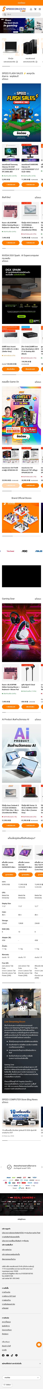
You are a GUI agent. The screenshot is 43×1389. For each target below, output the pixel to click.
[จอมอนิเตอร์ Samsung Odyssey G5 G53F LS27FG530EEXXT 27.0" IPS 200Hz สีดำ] (11, 152)
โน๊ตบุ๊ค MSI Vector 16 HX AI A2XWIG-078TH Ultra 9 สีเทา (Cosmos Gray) (29, 809)
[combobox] (21, 14)
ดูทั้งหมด (5, 79)
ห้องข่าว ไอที (6, 1346)
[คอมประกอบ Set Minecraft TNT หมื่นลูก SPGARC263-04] (30, 456)
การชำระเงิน (6, 1292)
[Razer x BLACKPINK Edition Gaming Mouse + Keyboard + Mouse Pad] (11, 211)
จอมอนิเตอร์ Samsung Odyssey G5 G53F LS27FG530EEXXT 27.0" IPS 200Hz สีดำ (10, 168)
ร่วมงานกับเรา (7, 1330)
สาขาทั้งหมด (6, 1322)
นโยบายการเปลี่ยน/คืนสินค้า (11, 1241)
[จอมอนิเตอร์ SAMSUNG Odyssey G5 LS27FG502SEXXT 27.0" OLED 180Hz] (30, 152)
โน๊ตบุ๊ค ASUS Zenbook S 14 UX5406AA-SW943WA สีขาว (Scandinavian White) (30, 226)
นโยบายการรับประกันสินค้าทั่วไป (13, 1233)
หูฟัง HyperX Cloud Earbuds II (28, 686)
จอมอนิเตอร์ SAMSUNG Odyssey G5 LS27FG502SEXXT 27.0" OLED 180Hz (30, 168)
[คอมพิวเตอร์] (30, 47)
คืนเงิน (26, 1241)
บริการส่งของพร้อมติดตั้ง (11, 1254)
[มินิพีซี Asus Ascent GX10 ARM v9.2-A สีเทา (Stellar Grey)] (11, 334)
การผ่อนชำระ (6, 1300)
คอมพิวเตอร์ (30, 58)
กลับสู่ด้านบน (22, 1219)
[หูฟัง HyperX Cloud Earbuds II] (30, 673)
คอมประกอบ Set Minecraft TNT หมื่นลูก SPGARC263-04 (30, 470)
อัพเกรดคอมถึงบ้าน (9, 1259)
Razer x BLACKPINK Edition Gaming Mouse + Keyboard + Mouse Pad (11, 225)
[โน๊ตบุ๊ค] (11, 47)
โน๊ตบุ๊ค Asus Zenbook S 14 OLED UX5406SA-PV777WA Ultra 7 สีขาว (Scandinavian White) (10, 809)
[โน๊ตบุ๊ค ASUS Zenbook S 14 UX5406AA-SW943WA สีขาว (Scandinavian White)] (30, 211)
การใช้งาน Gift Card (9, 1296)
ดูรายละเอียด (9, 874)
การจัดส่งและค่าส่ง (8, 1304)
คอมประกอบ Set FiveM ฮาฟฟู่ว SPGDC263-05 (10, 469)
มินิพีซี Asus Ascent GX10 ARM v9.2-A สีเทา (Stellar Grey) (10, 349)
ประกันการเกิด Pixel (33, 1233)
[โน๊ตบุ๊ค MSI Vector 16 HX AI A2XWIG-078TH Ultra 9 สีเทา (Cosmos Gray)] (30, 793)
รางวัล (4, 1350)
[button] (35, 9)
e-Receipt (5, 1308)
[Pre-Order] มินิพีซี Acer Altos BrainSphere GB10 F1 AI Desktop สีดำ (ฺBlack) (30, 350)
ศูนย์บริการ (6, 1326)
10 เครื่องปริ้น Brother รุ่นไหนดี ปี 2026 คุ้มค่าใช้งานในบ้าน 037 (19, 1131)
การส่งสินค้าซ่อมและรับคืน (11, 1237)
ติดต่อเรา (5, 1334)
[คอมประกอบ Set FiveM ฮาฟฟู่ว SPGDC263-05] (11, 456)
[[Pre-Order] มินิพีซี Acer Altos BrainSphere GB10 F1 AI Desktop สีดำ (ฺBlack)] (30, 334)
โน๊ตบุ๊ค (10, 58)
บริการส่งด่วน (7, 1250)
